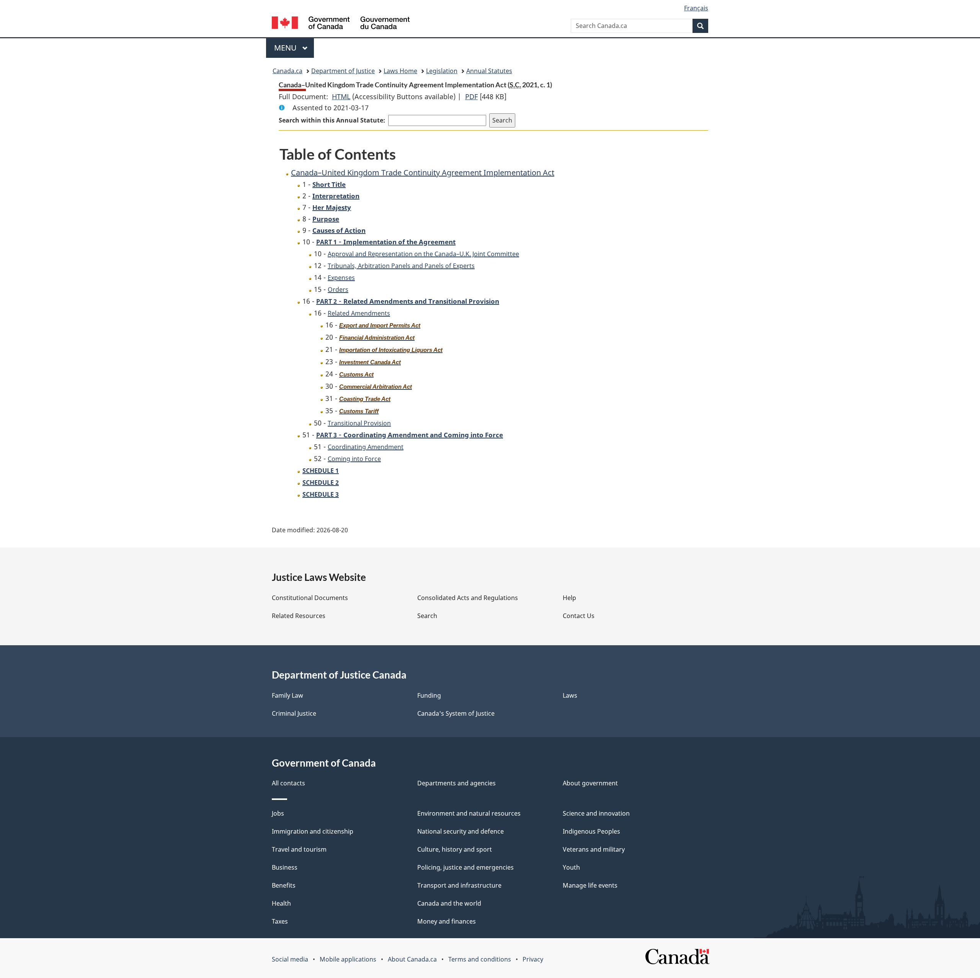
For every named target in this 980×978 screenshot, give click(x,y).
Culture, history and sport (454, 849)
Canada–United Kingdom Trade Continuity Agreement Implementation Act (422, 172)
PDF (471, 96)
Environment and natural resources (469, 813)
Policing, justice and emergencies (465, 867)
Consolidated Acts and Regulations (467, 598)
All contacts (288, 783)
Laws (570, 695)
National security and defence (460, 831)
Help (569, 598)
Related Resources (298, 616)
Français (696, 8)
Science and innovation (596, 813)
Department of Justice (343, 71)
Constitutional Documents (310, 598)
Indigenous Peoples (591, 831)
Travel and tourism (299, 849)
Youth (571, 867)
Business (284, 867)
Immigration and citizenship (312, 831)
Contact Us (579, 616)
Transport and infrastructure (459, 885)
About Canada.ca (412, 959)
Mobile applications (348, 959)
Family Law (287, 695)
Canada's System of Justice (456, 713)
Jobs (278, 813)
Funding (429, 695)
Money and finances (446, 921)
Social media (290, 959)
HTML (341, 96)
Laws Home (400, 71)
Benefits (284, 885)
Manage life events (590, 885)
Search (427, 616)
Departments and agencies (456, 783)
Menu (286, 48)
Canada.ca (287, 71)
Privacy (533, 959)
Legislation (441, 71)
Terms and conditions (479, 959)
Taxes (280, 921)
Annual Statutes (489, 71)
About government (590, 783)
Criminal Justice (294, 713)
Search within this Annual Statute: (332, 120)
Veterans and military (594, 849)
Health (281, 903)
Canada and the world (449, 903)
